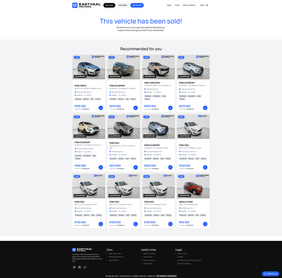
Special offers (114, 260)
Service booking (148, 260)
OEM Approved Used (116, 257)
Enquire (79, 95)
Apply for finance (149, 253)
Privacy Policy (182, 253)
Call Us (88, 95)
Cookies (180, 257)
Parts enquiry (148, 257)
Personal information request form (189, 260)
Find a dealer (147, 263)
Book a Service (189, 5)
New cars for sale (115, 253)
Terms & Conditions (184, 263)
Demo (169, 5)
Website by (161, 276)
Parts (177, 5)
